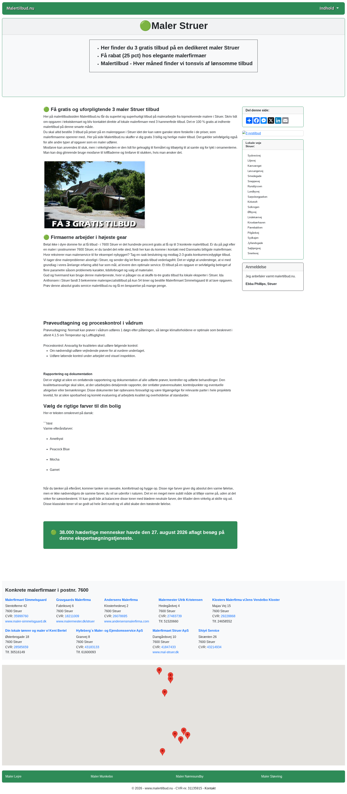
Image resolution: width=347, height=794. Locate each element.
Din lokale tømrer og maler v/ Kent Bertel (35, 630)
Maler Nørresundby (189, 776)
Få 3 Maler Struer (173, 84)
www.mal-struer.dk (166, 652)
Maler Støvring (271, 776)
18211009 (72, 616)
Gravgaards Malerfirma (73, 600)
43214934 (214, 647)
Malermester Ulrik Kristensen (181, 600)
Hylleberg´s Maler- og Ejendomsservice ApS (109, 630)
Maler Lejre (13, 776)
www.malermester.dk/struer (75, 621)
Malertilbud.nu (20, 8)
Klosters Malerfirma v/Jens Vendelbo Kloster (246, 600)
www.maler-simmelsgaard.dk (25, 621)
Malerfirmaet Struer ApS (171, 630)
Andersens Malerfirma (121, 600)
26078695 (120, 616)
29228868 (228, 616)
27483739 (174, 616)
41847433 (168, 647)
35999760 (21, 616)
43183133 (92, 647)
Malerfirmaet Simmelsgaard (26, 600)
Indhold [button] (327, 8)
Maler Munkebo (102, 776)
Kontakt (210, 788)
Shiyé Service (208, 630)
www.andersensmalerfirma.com (126, 621)
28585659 (21, 647)
